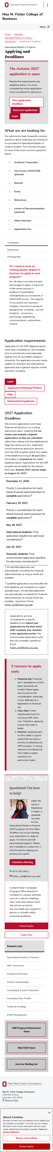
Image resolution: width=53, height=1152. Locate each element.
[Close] (49, 1112)
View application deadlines (21, 102)
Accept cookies (26, 1146)
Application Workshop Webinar (24, 387)
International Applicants (20, 401)
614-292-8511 (20, 871)
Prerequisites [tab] (14, 256)
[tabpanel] (26, 296)
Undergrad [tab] (13, 242)
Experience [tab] (13, 249)
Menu (43, 26)
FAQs (10, 394)
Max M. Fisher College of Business (22, 16)
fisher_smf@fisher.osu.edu (19, 604)
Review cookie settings (26, 1138)
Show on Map (11, 1100)
